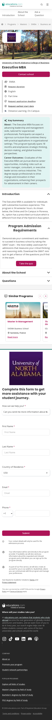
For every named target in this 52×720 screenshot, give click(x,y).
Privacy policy (26, 713)
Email (5, 487)
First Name (8, 426)
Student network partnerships (15, 670)
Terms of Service (16, 591)
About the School (23, 14)
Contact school (26, 74)
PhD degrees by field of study (15, 700)
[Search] (41, 4)
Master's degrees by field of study (16, 689)
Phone (6, 507)
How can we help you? (14, 405)
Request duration (16, 86)
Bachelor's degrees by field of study (17, 695)
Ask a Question (39, 14)
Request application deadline (22, 101)
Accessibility (37, 713)
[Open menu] (47, 4)
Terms (32, 580)
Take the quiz (26, 263)
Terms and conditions (10, 713)
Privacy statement (9, 582)
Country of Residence (13, 466)
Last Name (8, 446)
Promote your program (12, 664)
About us (6, 659)
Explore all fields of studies (13, 684)
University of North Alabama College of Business (25, 62)
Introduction (8, 15)
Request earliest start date (21, 106)
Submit (26, 533)
